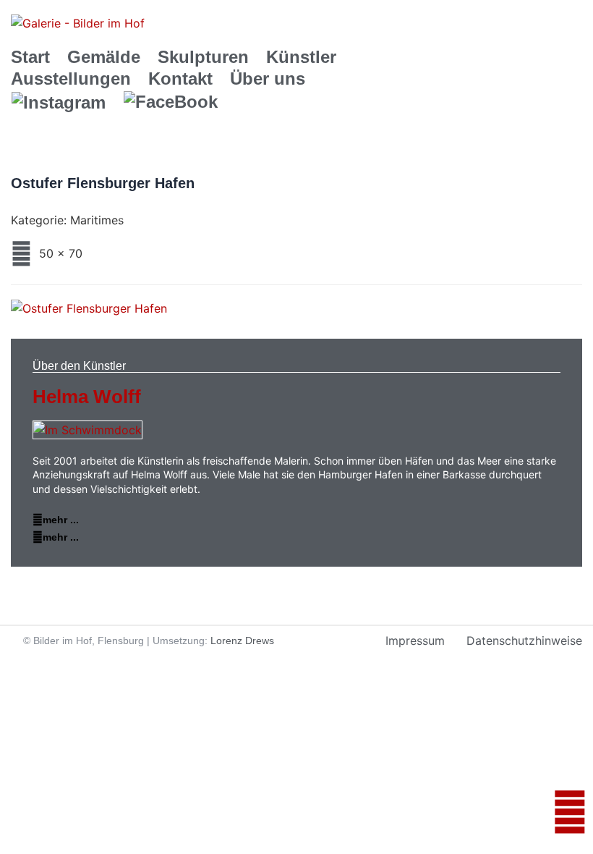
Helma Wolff (87, 396)
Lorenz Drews (242, 640)
